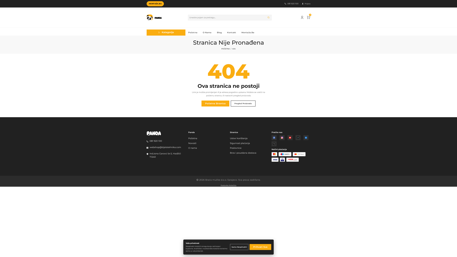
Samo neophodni (239, 247)
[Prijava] (302, 18)
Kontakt (231, 32)
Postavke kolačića (228, 185)
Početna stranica (215, 103)
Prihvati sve (260, 247)
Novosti (192, 143)
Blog (219, 32)
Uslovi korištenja (239, 138)
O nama (207, 32)
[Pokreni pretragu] (268, 17)
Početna (192, 32)
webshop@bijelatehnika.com (165, 147)
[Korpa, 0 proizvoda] (308, 18)
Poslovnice (235, 148)
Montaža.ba (155, 4)
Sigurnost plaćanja (240, 143)
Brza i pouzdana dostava (243, 152)
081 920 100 (292, 3)
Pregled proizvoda (243, 103)
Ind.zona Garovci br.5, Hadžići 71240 (165, 155)
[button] (166, 33)
